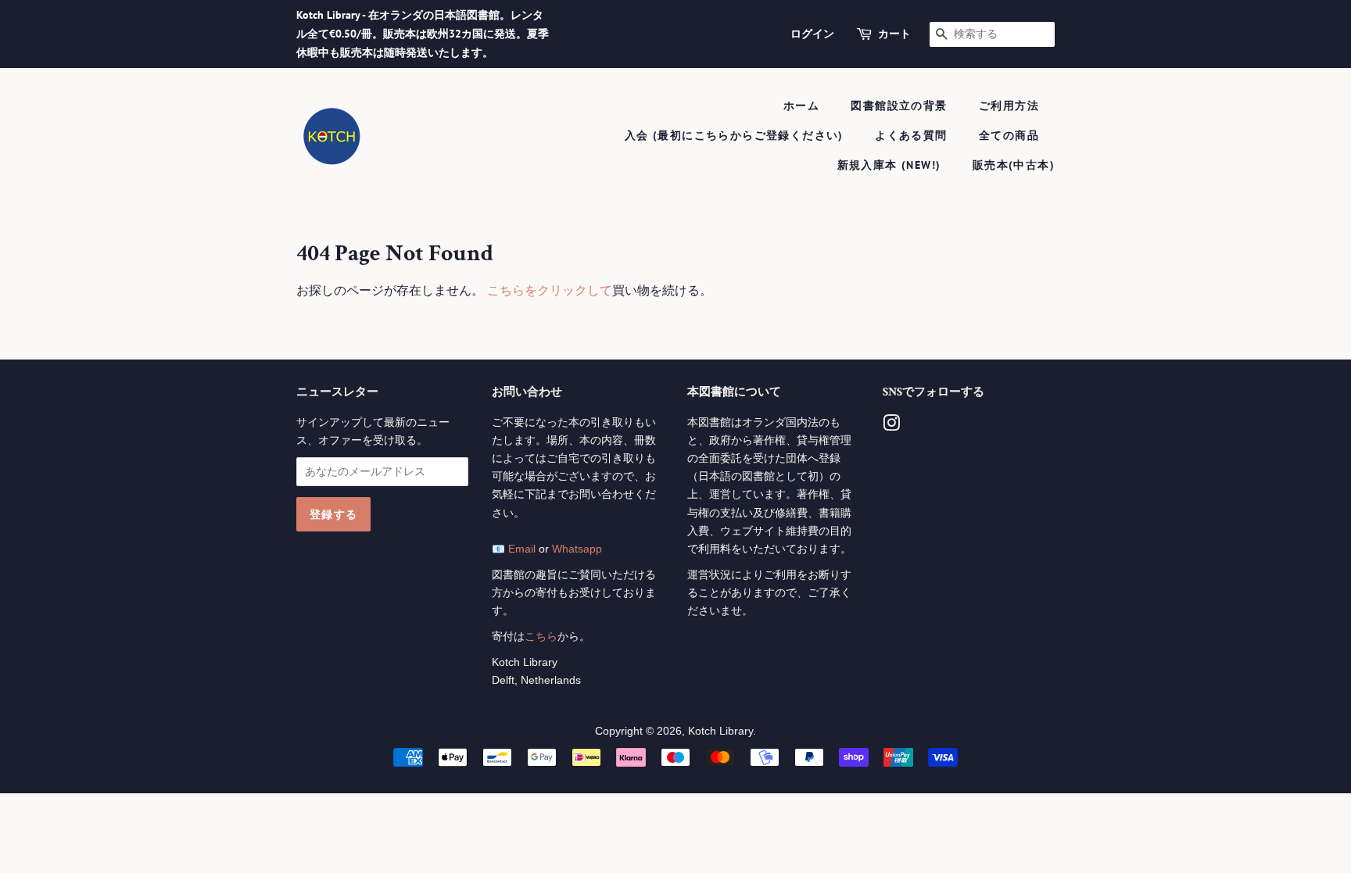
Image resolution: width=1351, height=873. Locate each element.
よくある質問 (911, 135)
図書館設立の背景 (899, 105)
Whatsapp (577, 549)
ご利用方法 (1009, 105)
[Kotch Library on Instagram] (891, 426)
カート (894, 34)
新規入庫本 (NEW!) (889, 165)
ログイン (812, 34)
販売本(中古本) (1014, 165)
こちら (541, 636)
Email (522, 549)
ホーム (801, 105)
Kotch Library (720, 731)
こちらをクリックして (549, 290)
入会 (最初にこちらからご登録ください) (734, 135)
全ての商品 (1009, 135)
